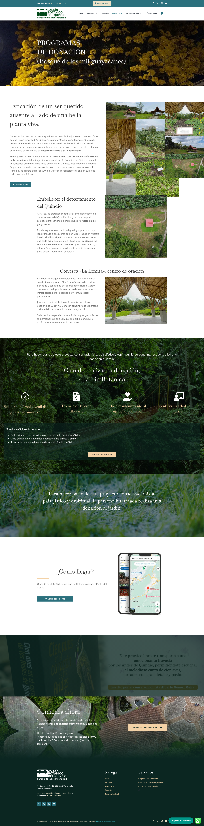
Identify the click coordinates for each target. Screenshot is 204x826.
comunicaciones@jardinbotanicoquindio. (53, 793)
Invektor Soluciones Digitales (105, 821)
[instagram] (162, 3)
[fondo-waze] (139, 553)
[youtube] (166, 3)
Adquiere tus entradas (181, 820)
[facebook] (153, 3)
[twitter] (157, 3)
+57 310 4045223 (57, 3)
